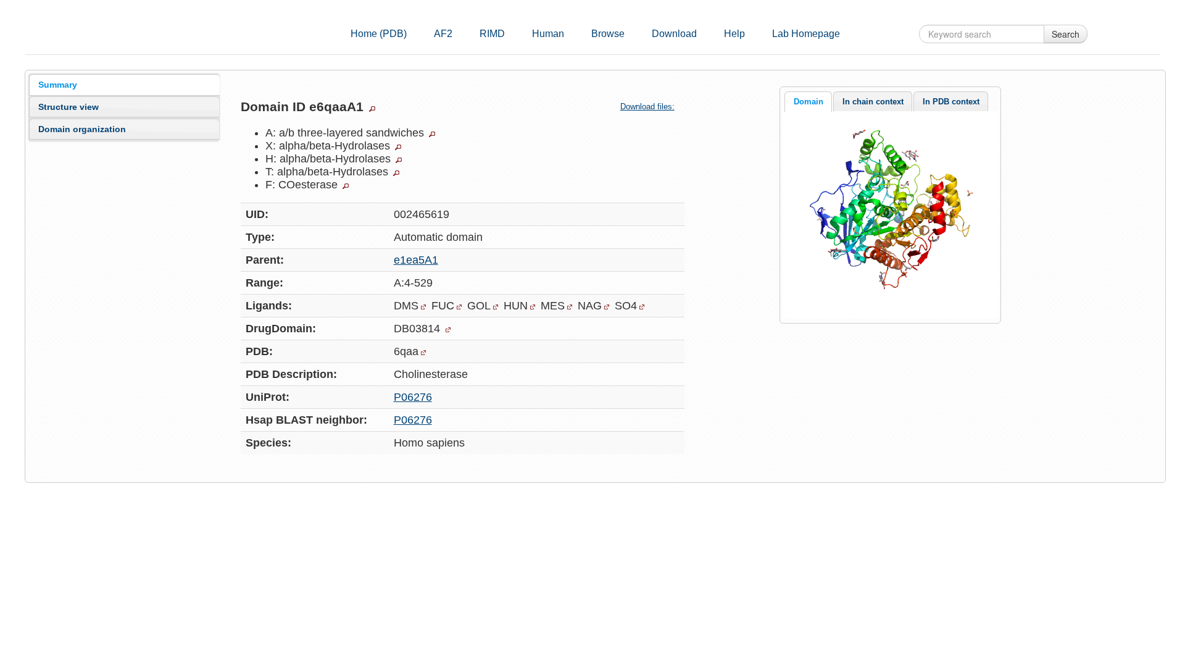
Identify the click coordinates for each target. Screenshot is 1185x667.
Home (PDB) (379, 33)
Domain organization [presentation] (82, 129)
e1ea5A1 (416, 260)
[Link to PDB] (423, 353)
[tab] (124, 84)
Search (1065, 34)
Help (734, 33)
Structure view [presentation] (68, 107)
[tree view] (372, 109)
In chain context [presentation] (873, 101)
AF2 (443, 33)
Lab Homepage (806, 33)
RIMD (492, 33)
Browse (608, 33)
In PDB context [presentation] (951, 101)
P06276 (413, 397)
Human (548, 33)
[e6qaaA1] (890, 214)
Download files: (647, 106)
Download (674, 33)
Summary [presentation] (57, 85)
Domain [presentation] (808, 101)
